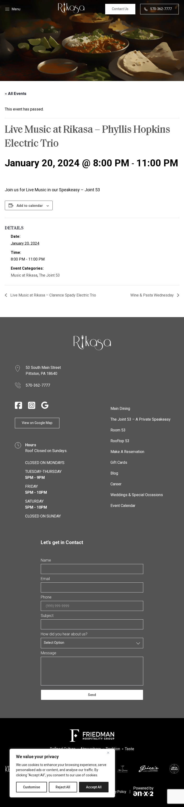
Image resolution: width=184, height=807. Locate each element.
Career (115, 484)
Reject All (63, 787)
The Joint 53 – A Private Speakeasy (140, 419)
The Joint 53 (49, 275)
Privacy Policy (116, 791)
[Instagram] (31, 405)
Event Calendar (122, 505)
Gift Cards (118, 462)
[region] (62, 773)
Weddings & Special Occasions (136, 495)
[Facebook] (18, 405)
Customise (31, 787)
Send (92, 695)
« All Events (15, 93)
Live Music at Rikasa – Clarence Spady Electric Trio (52, 295)
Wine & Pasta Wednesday (152, 295)
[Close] (110, 753)
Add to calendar (30, 205)
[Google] (44, 405)
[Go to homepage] (92, 342)
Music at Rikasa (24, 275)
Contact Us (120, 9)
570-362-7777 (161, 9)
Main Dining (120, 408)
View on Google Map (37, 423)
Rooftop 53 (119, 441)
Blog (114, 473)
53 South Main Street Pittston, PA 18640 (44, 370)
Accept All (94, 787)
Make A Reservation (127, 451)
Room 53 (118, 430)
